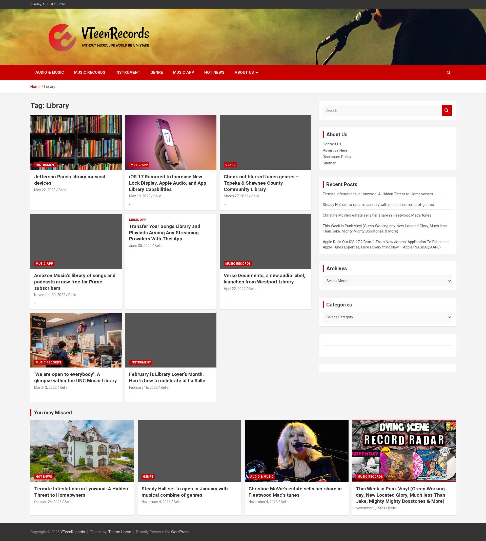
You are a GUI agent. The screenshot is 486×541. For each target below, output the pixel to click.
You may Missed (53, 413)
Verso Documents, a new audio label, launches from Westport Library (264, 279)
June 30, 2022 (140, 246)
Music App (183, 72)
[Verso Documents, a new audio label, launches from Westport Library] (266, 241)
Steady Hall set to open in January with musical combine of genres (378, 204)
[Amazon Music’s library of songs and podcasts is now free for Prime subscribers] (76, 241)
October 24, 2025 (48, 502)
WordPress (180, 532)
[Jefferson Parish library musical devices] (76, 142)
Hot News (214, 72)
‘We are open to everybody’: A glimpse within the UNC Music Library (75, 377)
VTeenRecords (72, 532)
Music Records (89, 72)
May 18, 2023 (139, 196)
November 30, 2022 (49, 295)
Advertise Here (335, 150)
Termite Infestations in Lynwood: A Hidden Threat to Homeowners (378, 194)
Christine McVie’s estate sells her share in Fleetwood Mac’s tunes (377, 215)
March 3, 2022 (45, 387)
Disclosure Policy (337, 156)
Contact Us (332, 144)
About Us (244, 72)
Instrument (127, 72)
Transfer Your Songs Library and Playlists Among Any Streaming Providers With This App (164, 232)
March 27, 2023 (236, 196)
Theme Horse (119, 532)
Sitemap (329, 163)
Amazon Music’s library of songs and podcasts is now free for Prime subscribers (74, 282)
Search (447, 110)
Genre (156, 72)
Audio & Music (49, 72)
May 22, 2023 (44, 190)
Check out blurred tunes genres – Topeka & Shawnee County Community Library (261, 183)
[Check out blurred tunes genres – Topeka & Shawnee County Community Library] (266, 142)
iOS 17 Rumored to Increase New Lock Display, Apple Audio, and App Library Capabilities (167, 183)
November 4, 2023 (156, 502)
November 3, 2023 (370, 508)
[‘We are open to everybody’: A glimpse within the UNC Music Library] (76, 340)
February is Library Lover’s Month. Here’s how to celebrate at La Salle (167, 377)
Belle (62, 190)
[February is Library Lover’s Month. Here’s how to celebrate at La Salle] (171, 340)
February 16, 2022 (143, 387)
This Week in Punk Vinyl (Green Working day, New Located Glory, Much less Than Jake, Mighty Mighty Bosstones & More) (400, 495)
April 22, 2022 (235, 289)
